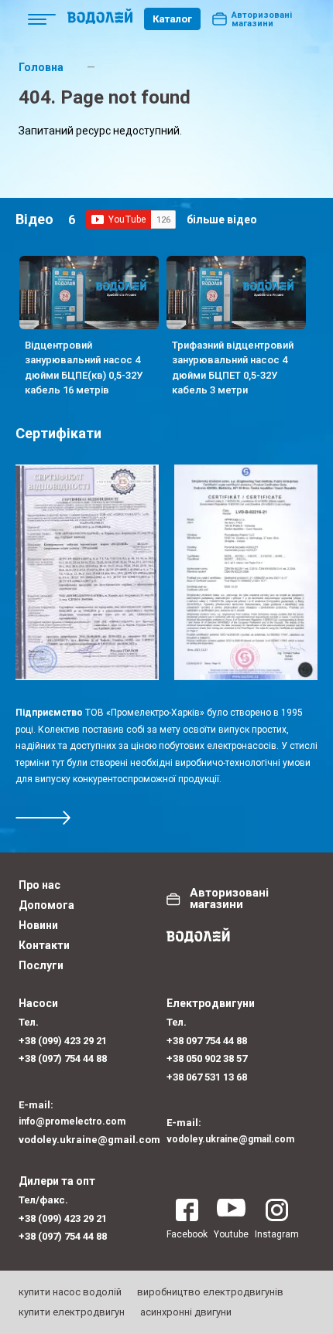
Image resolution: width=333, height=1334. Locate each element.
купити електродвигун (72, 1312)
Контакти (44, 945)
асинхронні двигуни (186, 1312)
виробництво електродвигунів (210, 1292)
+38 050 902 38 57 (206, 1058)
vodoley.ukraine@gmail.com (89, 1139)
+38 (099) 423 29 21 (63, 1040)
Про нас (39, 885)
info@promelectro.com (72, 1121)
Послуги (41, 965)
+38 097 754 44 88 (206, 1040)
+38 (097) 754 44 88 (63, 1058)
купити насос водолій (70, 1292)
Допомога (46, 905)
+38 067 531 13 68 (206, 1077)
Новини (38, 925)
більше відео (222, 219)
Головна (41, 67)
